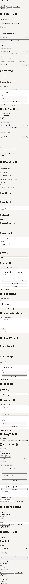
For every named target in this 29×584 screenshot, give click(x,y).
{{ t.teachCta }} (14, 376)
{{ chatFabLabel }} (5, 561)
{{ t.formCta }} (15, 101)
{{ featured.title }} (14, 472)
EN (4, 6)
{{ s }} (2, 518)
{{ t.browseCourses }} (5, 23)
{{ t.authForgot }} (11, 524)
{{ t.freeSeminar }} (16, 23)
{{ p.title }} (14, 489)
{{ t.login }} (9, 6)
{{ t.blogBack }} (4, 440)
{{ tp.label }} (3, 461)
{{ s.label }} (3, 42)
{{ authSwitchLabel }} (5, 526)
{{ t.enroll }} (3, 153)
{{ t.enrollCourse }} (15, 283)
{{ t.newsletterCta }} (19, 501)
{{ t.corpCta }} (14, 89)
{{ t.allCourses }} (11, 153)
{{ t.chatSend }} (18, 572)
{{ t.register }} (16, 6)
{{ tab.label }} (3, 512)
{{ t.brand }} (3, 104)
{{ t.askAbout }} (14, 286)
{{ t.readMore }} (14, 480)
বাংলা (1, 6)
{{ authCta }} (19, 524)
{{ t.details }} (24, 65)
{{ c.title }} (14, 53)
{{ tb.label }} (3, 458)
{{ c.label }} (3, 45)
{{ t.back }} (3, 155)
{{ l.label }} (3, 5)
